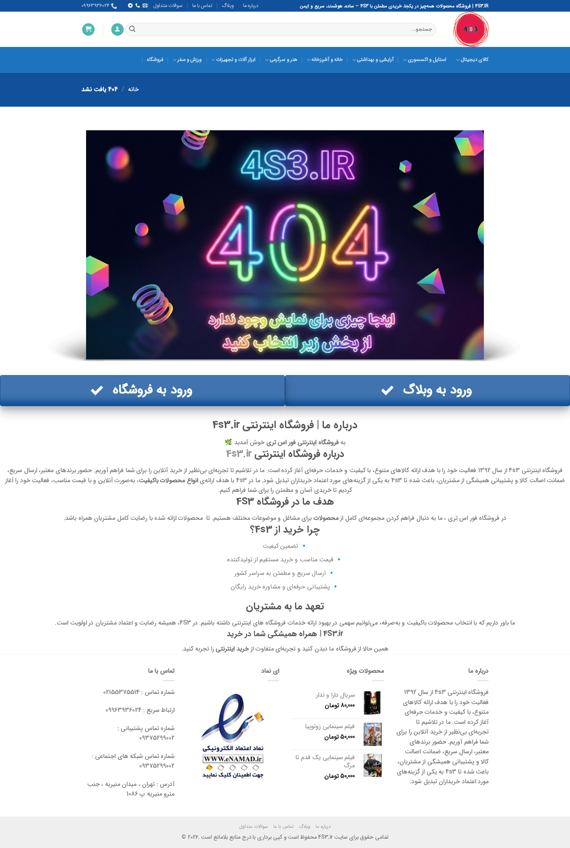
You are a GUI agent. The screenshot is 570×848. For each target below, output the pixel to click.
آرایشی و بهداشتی (375, 60)
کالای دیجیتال (475, 60)
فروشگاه (155, 60)
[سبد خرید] (88, 29)
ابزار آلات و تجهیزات (235, 60)
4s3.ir (239, 454)
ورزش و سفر (190, 60)
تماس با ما (202, 6)
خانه (133, 89)
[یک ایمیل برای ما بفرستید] (145, 6)
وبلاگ (228, 6)
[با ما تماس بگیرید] (137, 6)
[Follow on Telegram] (130, 6)
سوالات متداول (168, 6)
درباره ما (250, 6)
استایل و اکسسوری (427, 60)
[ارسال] (132, 29)
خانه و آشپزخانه (327, 60)
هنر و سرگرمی (283, 60)
